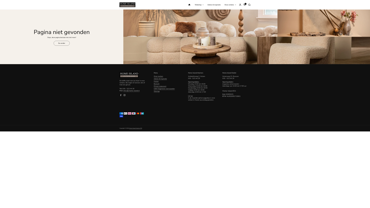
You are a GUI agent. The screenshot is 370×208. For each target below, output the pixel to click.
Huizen (156, 81)
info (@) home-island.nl (131, 91)
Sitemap (157, 91)
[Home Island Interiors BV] (127, 4)
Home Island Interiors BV (135, 128)
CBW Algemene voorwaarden (164, 89)
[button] (249, 5)
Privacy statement (160, 86)
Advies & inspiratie (160, 79)
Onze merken (158, 76)
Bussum (156, 84)
